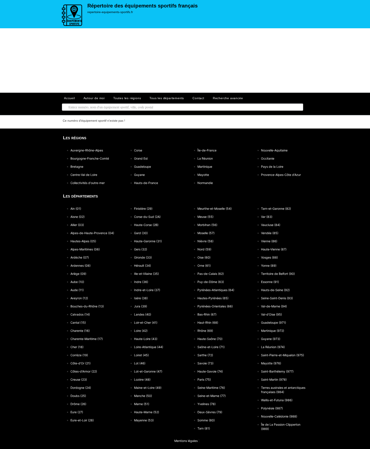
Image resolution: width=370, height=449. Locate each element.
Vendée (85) (269, 233)
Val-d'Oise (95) (271, 314)
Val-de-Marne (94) (274, 306)
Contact (198, 98)
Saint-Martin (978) (274, 379)
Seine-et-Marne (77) (211, 396)
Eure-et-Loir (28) (82, 420)
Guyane (139, 175)
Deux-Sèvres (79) (209, 412)
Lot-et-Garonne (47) (148, 371)
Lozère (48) (142, 379)
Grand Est (141, 158)
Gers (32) (140, 249)
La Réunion (205, 158)
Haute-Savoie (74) (210, 371)
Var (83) (266, 217)
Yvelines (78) (206, 404)
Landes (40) (142, 314)
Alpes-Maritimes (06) (85, 249)
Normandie (205, 183)
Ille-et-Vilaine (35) (146, 273)
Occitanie (267, 158)
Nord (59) (204, 249)
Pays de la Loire (272, 166)
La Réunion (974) (273, 347)
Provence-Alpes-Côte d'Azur (281, 175)
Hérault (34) (142, 265)
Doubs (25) (78, 396)
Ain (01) (75, 208)
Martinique (204, 166)
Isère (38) (141, 298)
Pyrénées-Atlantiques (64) (215, 290)
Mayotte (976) (271, 363)
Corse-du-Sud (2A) (147, 217)
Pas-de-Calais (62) (210, 273)
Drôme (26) (78, 404)
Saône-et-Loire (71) (211, 347)
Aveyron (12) (79, 298)
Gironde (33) (143, 257)
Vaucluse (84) (270, 225)
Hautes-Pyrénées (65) (212, 298)
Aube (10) (77, 282)
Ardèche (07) (79, 257)
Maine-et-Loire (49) (147, 387)
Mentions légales (185, 441)
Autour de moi (94, 98)
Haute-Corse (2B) (146, 225)
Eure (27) (76, 412)
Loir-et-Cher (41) (145, 322)
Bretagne (76, 166)
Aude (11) (77, 290)
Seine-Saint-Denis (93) (277, 298)
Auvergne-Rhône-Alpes (86, 150)
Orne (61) (204, 265)
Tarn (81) (203, 428)
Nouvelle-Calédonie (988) (279, 416)
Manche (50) (143, 396)
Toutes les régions (127, 98)
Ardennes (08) (80, 265)
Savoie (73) (205, 363)
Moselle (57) (206, 233)
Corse (138, 150)
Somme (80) (206, 420)
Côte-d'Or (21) (80, 363)
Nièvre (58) (205, 241)
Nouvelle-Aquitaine (274, 150)
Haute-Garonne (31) (148, 241)
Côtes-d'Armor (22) (83, 371)
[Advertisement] (185, 60)
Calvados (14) (80, 314)
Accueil (69, 98)
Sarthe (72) (205, 355)
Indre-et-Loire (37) (147, 290)
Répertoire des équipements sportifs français (142, 6)
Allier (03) (77, 225)
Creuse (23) (78, 379)
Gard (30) (141, 233)
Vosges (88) (269, 257)
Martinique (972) (272, 330)
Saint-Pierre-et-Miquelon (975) (282, 355)
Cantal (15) (78, 322)
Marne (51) (141, 404)
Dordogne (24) (80, 387)
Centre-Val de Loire (83, 175)
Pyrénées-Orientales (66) (215, 306)
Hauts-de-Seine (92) (275, 290)
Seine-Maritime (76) (211, 387)
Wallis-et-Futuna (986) (276, 400)
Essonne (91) (270, 282)
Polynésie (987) (272, 408)
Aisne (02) (77, 217)
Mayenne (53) (144, 420)
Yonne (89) (268, 265)
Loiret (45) (141, 355)
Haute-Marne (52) (146, 412)
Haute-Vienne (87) (273, 249)
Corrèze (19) (79, 355)
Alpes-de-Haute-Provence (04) (92, 233)
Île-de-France (206, 150)
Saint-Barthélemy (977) (277, 371)
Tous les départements (166, 98)
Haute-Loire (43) (145, 339)
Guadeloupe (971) (273, 322)
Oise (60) (203, 257)
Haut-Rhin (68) (207, 322)
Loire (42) (141, 330)
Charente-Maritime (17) (86, 339)
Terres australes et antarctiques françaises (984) (283, 390)
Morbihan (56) (207, 225)
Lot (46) (139, 363)
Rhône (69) (205, 330)
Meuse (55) (205, 217)
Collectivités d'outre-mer (87, 183)
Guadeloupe (142, 166)
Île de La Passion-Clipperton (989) (280, 427)
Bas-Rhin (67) (206, 314)
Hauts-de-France (146, 183)
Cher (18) (77, 347)
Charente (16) (80, 330)
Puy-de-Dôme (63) (210, 282)
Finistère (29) (143, 208)
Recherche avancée (228, 98)
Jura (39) (140, 306)
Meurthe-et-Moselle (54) (214, 208)
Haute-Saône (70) (209, 339)
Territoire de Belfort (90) (278, 273)
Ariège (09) (78, 273)
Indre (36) (141, 282)
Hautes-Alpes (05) (83, 241)
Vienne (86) (269, 241)
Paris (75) (204, 379)
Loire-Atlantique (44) (148, 347)
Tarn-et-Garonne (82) (276, 208)
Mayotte (203, 175)
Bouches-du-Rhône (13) (87, 306)
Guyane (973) (270, 339)
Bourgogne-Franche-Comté (89, 158)
